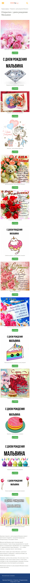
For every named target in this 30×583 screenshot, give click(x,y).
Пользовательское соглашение (8, 575)
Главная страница (5, 8)
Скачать (16, 52)
